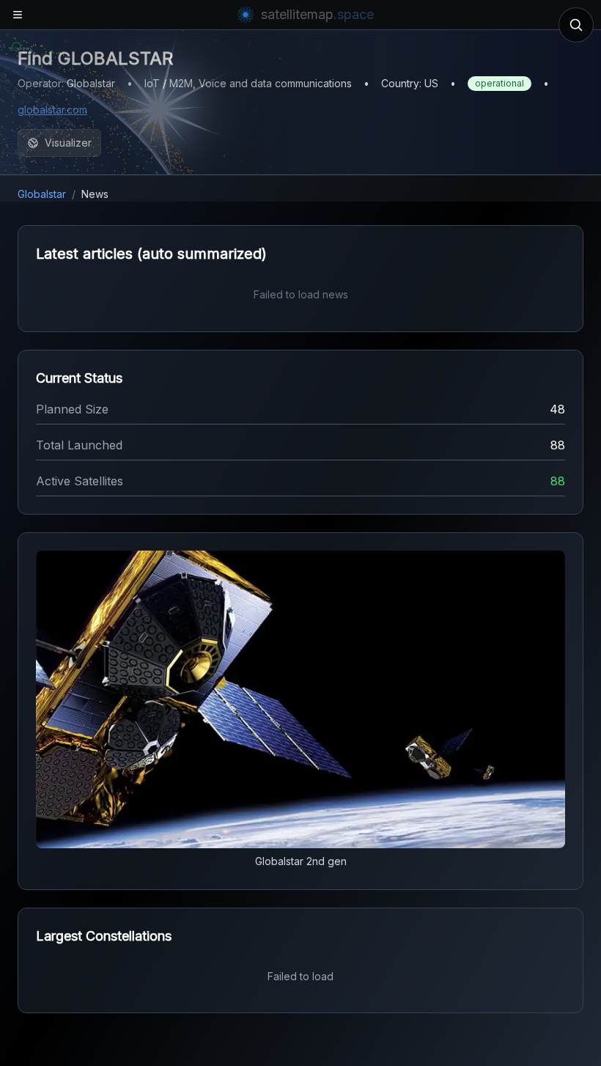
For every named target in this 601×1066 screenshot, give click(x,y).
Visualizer (68, 142)
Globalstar (42, 194)
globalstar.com (52, 109)
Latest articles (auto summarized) (151, 253)
